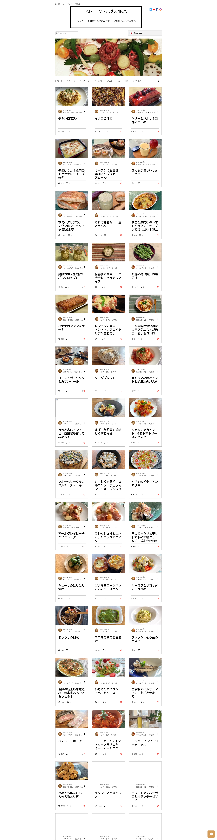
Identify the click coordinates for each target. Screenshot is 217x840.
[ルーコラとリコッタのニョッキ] (145, 563)
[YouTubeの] (154, 9)
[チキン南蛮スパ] (71, 96)
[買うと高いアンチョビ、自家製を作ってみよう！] (71, 407)
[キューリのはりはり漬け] (71, 563)
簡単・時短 (71, 81)
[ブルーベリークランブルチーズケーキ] (71, 459)
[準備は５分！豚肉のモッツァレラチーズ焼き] (71, 148)
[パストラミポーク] (71, 719)
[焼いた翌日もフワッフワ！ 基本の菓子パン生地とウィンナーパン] (108, 822)
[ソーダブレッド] (108, 356)
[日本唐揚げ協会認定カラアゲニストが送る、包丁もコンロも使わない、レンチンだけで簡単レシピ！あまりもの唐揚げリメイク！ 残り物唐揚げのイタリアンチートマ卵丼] (145, 304)
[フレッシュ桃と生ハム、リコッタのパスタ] (108, 511)
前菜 (118, 81)
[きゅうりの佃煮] (71, 615)
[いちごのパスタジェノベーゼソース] (108, 667)
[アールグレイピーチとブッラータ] (71, 511)
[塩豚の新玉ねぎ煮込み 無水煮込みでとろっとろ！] (71, 667)
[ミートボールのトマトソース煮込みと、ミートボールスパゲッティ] (108, 719)
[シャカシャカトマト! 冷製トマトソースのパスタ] (145, 407)
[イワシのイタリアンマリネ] (145, 459)
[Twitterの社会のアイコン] (151, 9)
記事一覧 (58, 81)
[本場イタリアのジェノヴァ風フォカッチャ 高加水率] (71, 200)
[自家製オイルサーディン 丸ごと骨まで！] (145, 667)
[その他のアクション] (85, 111)
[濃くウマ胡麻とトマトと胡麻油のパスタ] (145, 356)
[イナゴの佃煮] (108, 96)
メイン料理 (98, 81)
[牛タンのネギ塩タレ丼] (108, 771)
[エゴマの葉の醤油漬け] (108, 615)
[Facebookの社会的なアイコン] (157, 9)
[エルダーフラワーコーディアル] (145, 719)
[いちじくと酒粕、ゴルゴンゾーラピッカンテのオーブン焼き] (108, 459)
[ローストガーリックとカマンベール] (71, 356)
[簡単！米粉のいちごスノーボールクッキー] (145, 822)
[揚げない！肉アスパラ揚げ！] (71, 822)
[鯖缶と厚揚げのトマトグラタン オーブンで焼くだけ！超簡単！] (145, 200)
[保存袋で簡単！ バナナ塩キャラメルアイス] (108, 252)
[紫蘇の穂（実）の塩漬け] (145, 252)
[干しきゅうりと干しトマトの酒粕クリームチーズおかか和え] (145, 511)
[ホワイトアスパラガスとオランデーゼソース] (145, 771)
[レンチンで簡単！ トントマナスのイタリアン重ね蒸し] (108, 304)
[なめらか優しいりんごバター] (145, 148)
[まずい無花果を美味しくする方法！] (108, 407)
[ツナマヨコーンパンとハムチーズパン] (108, 563)
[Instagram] (160, 9)
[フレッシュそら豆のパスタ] (145, 615)
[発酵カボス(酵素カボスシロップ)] (71, 252)
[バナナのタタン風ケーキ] (71, 304)
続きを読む (137, 81)
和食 (126, 81)
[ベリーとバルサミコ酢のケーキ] (145, 96)
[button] (159, 81)
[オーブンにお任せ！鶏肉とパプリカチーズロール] (108, 148)
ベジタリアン (85, 81)
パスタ (109, 81)
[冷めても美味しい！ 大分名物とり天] (71, 771)
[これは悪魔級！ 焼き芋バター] (108, 200)
